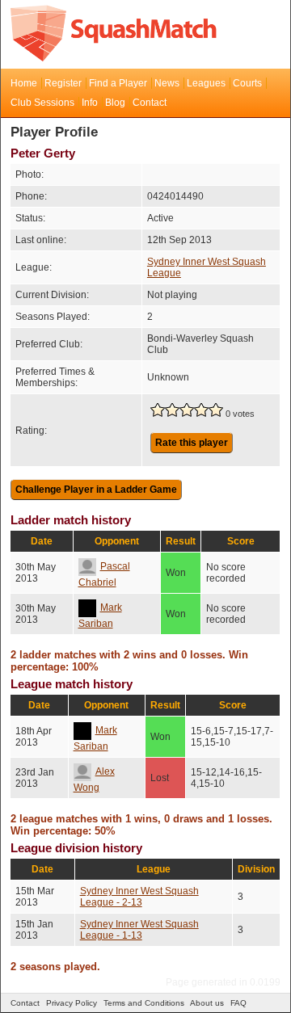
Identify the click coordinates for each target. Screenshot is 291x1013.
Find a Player (118, 83)
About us (207, 1002)
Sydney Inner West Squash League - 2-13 (139, 896)
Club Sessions (42, 102)
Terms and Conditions (143, 1002)
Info (90, 102)
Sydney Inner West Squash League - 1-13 (139, 929)
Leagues (206, 83)
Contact (150, 102)
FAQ (238, 1002)
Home (24, 83)
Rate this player (191, 442)
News (166, 83)
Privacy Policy (71, 1002)
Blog (115, 102)
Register (63, 83)
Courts (247, 83)
